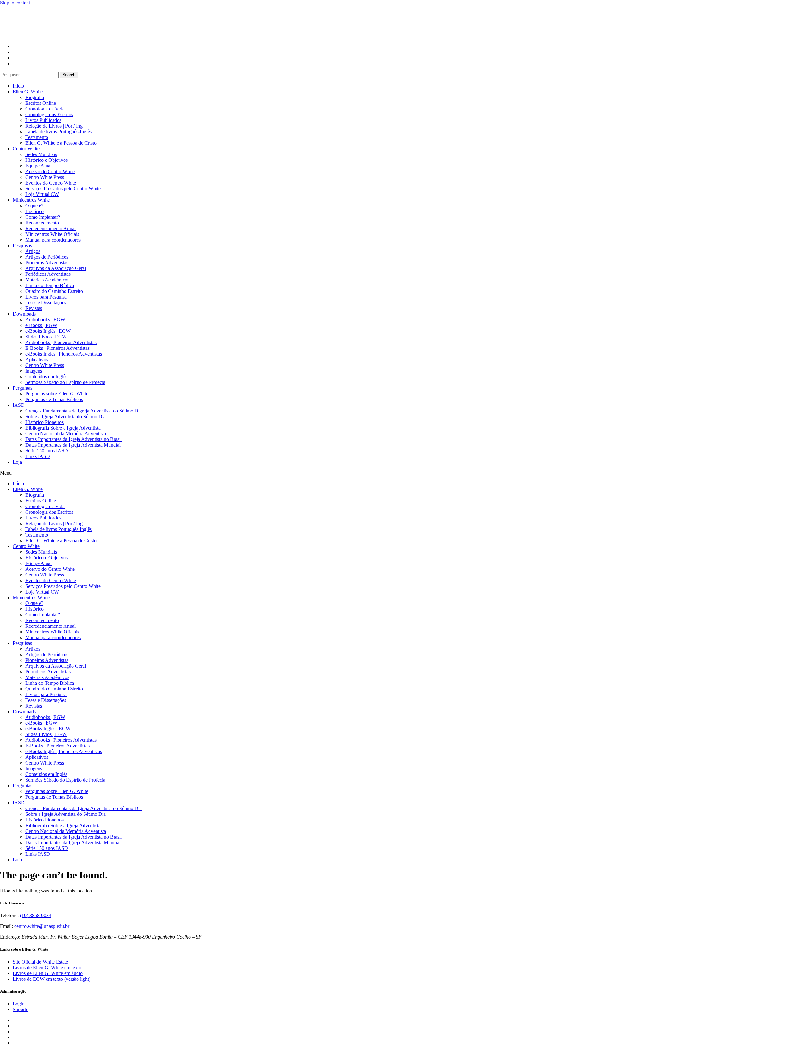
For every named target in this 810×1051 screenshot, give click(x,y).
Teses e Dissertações (45, 302)
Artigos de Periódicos (46, 257)
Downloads (24, 314)
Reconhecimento (42, 222)
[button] (405, 473)
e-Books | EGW (41, 325)
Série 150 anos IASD (46, 450)
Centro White (26, 148)
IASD (19, 405)
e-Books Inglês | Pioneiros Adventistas (63, 353)
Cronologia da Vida (45, 108)
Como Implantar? (42, 217)
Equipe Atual (38, 165)
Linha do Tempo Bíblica (49, 285)
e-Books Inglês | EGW (48, 331)
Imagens (33, 371)
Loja (17, 462)
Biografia (34, 97)
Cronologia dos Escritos (49, 114)
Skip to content (15, 2)
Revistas (33, 308)
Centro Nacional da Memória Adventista (65, 433)
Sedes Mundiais (41, 154)
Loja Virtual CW (42, 194)
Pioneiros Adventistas (46, 262)
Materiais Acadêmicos (47, 279)
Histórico (34, 211)
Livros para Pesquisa (46, 296)
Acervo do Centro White (50, 171)
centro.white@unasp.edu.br (41, 926)
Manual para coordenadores (53, 239)
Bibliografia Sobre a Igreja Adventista (63, 428)
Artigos (32, 251)
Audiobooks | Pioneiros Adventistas (61, 342)
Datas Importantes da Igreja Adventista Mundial (73, 445)
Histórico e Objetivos (46, 160)
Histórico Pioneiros (44, 422)
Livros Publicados (43, 120)
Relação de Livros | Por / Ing (54, 126)
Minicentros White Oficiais (52, 234)
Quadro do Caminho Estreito (54, 291)
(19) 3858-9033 (35, 915)
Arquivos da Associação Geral (55, 268)
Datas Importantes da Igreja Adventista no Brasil (73, 439)
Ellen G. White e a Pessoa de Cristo (61, 143)
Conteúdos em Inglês (46, 376)
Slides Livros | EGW (46, 336)
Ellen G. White (28, 91)
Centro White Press (44, 177)
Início (18, 86)
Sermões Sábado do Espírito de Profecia (65, 382)
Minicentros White (31, 200)
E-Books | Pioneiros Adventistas (57, 348)
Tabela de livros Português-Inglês (58, 131)
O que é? (34, 205)
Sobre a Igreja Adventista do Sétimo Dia (65, 416)
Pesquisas (22, 245)
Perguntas (22, 388)
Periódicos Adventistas (48, 274)
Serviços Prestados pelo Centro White (63, 188)
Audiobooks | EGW (45, 319)
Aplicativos (36, 359)
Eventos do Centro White (50, 183)
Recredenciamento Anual (50, 228)
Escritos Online (40, 103)
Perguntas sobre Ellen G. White (56, 393)
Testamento (36, 137)
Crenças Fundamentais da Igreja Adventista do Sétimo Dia (83, 410)
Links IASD (37, 456)
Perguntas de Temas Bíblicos (54, 399)
